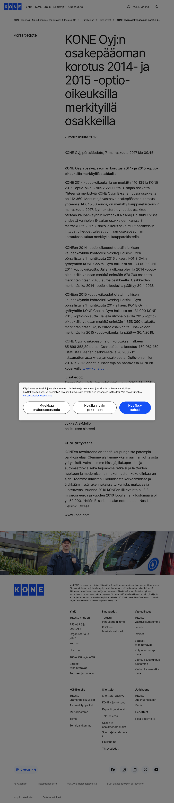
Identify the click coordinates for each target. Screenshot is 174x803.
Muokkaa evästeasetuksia (46, 408)
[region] (87, 401)
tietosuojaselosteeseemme (37, 395)
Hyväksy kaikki (135, 408)
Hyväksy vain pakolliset (94, 408)
